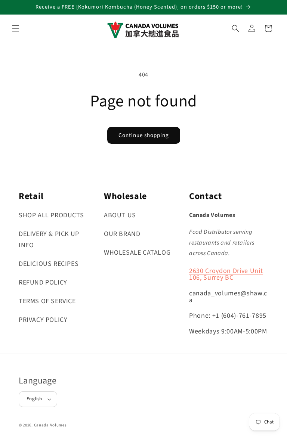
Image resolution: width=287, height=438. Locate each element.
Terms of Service (47, 301)
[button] (15, 28)
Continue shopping (143, 135)
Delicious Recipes (48, 263)
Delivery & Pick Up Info (49, 239)
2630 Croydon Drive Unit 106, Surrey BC (226, 274)
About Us (120, 215)
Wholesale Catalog (137, 252)
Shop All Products (51, 215)
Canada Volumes (50, 425)
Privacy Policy (43, 319)
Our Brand (122, 234)
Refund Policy (43, 282)
